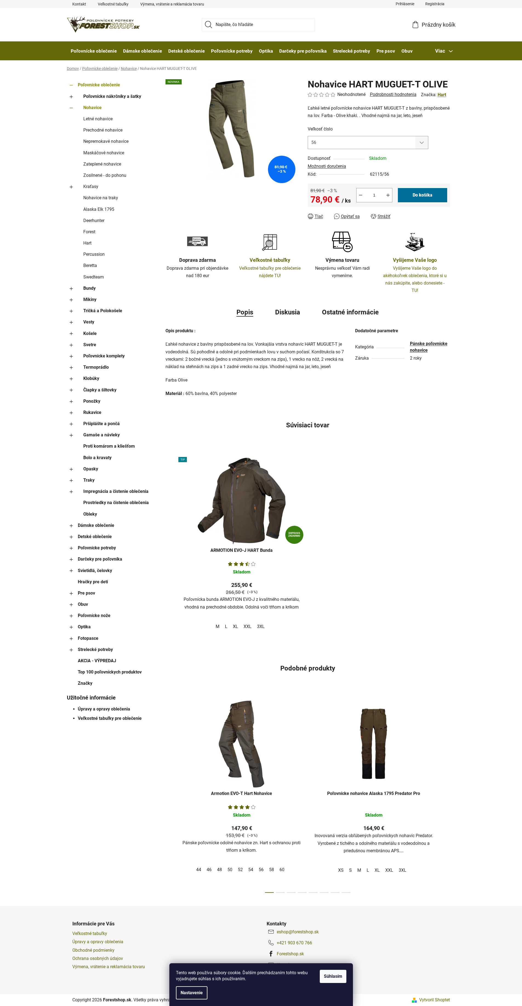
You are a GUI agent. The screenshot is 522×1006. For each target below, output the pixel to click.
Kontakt (79, 4)
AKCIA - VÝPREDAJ (97, 660)
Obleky (90, 514)
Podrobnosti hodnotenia (393, 94)
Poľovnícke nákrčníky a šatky (112, 96)
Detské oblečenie (95, 536)
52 (240, 869)
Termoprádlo (96, 367)
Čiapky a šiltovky (99, 390)
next (445, 795)
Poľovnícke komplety (104, 356)
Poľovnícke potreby (97, 547)
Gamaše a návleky (101, 434)
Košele (90, 333)
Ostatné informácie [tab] (350, 312)
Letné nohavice (98, 118)
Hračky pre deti (93, 581)
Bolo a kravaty (97, 457)
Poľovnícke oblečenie (99, 84)
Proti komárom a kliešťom (109, 446)
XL (235, 626)
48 (219, 869)
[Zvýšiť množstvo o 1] (388, 195)
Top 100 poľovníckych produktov (110, 672)
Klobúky (91, 378)
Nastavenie (192, 992)
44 (198, 869)
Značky (85, 683)
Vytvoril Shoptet (434, 999)
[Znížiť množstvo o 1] (360, 195)
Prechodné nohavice (102, 130)
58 (271, 869)
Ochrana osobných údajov (97, 958)
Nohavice (92, 107)
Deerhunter (93, 220)
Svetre (89, 344)
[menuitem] (93, 51)
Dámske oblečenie (96, 525)
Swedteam (93, 277)
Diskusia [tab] (287, 312)
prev (170, 795)
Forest (89, 231)
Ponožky (91, 401)
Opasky (90, 468)
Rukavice (92, 412)
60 (281, 869)
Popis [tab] (244, 312)
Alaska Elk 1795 (98, 209)
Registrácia (434, 4)
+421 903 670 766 (294, 942)
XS (341, 870)
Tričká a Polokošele (102, 310)
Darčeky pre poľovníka (100, 559)
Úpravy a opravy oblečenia (104, 709)
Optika (84, 626)
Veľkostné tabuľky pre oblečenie (110, 718)
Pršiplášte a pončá (101, 423)
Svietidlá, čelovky (95, 570)
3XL (261, 626)
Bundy (89, 288)
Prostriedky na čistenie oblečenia (116, 502)
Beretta (90, 265)
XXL (248, 626)
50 (229, 869)
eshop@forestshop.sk (298, 931)
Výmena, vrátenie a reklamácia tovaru (172, 4)
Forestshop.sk (290, 953)
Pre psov (86, 593)
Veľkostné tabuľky (113, 4)
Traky (89, 480)
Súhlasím (333, 976)
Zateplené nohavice (102, 164)
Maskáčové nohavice (103, 152)
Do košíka (422, 195)
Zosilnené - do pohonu (104, 175)
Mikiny (89, 299)
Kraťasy (90, 186)
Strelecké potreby (95, 649)
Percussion (94, 254)
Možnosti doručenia (327, 166)
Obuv (83, 604)
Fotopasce (88, 638)
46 (209, 869)
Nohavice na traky (100, 197)
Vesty (88, 322)
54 (250, 869)
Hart (87, 243)
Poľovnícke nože (94, 615)
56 (261, 869)
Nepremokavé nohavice (106, 141)
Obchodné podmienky (93, 950)
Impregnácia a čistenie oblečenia (116, 491)
